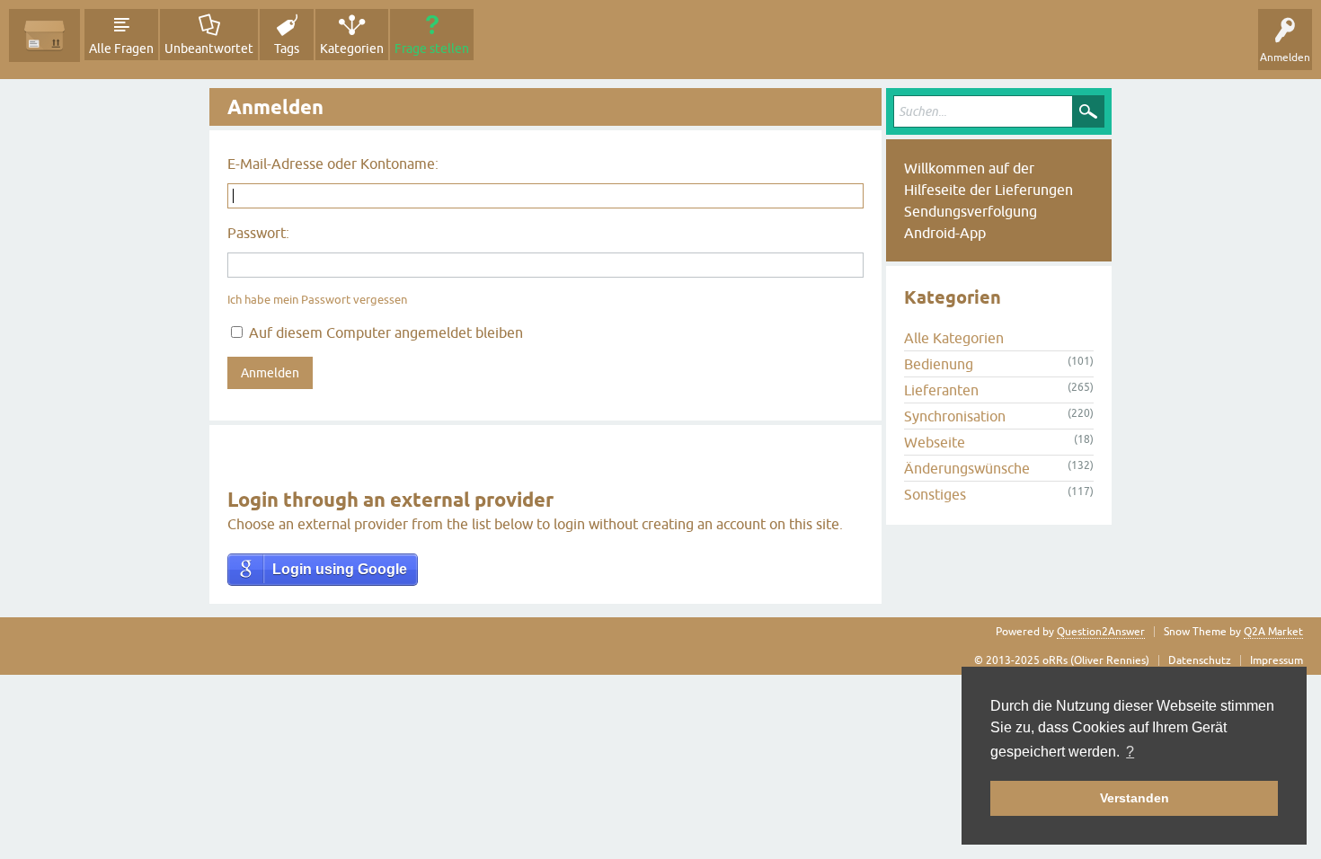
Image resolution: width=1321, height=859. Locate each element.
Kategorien (352, 48)
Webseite (934, 442)
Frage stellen (432, 48)
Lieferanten (941, 390)
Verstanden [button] (1134, 798)
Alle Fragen (121, 48)
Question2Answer (1101, 631)
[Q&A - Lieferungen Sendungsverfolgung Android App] (44, 35)
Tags (286, 48)
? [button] (1130, 751)
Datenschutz (1199, 660)
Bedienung (938, 364)
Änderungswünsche (967, 468)
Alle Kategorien (954, 338)
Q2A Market (1273, 631)
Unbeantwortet (208, 48)
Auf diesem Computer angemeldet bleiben (384, 332)
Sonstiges (935, 494)
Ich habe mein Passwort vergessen (317, 299)
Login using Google (339, 569)
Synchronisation (955, 416)
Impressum (1276, 660)
